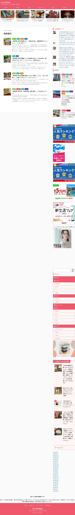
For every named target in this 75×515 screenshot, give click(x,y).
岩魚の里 (39, 46)
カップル (38, 62)
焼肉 (24, 80)
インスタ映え (33, 62)
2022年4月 (55, 484)
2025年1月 (55, 454)
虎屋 (22, 96)
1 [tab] (31, 25)
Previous (2, 17)
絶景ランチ (23, 47)
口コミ (37, 44)
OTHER (64, 7)
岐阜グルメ (16, 46)
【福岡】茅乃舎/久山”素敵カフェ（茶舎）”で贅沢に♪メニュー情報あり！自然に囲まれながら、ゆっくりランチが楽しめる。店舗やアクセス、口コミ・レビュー (66, 51)
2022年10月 (56, 480)
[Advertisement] (64, 259)
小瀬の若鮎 (43, 95)
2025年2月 (55, 452)
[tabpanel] (7, 17)
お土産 (25, 95)
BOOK (56, 332)
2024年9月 (55, 459)
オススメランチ (28, 79)
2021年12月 (56, 491)
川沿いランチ (14, 47)
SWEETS (57, 302)
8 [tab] (41, 25)
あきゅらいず (41, 7)
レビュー (28, 44)
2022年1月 (55, 489)
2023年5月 (55, 470)
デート (25, 44)
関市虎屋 (25, 96)
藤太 (26, 80)
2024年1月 (55, 462)
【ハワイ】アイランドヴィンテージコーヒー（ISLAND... (22, 20)
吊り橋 (40, 44)
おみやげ (21, 95)
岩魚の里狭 (44, 46)
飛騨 (28, 80)
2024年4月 (55, 461)
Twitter (25, 505)
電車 (29, 65)
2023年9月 (55, 468)
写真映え (32, 63)
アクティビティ (27, 62)
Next (73, 17)
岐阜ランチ (21, 46)
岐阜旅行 (32, 46)
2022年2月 (55, 487)
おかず (56, 286)
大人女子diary (5, 2)
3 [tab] (34, 25)
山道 (45, 63)
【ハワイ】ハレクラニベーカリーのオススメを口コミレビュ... (7, 20)
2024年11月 (56, 457)
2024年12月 (56, 455)
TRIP (53, 7)
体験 (29, 63)
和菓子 (32, 95)
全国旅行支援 (33, 44)
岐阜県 (35, 46)
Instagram (31, 505)
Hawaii (56, 311)
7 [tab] (40, 25)
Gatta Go (21, 62)
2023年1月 (55, 475)
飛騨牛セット (35, 80)
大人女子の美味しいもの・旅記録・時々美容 (37, 510)
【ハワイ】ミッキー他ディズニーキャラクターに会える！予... (37, 20)
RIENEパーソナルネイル (64, 229)
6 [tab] (38, 25)
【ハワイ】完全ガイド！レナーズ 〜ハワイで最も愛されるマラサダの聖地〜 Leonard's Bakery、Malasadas (68, 99)
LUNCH (57, 299)
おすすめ (21, 44)
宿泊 (56, 320)
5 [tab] (37, 25)
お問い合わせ (48, 505)
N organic (57, 338)
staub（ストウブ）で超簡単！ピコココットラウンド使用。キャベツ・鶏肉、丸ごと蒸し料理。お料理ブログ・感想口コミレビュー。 (68, 434)
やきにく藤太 (22, 79)
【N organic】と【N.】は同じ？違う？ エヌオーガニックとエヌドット (67, 44)
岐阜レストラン (27, 46)
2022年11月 (56, 478)
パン (56, 289)
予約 (27, 63)
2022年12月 (56, 477)
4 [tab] (35, 25)
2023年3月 (55, 471)
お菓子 (56, 292)
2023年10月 (56, 466)
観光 (56, 314)
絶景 (20, 47)
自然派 (21, 65)
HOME (5, 7)
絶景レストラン (29, 47)
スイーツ (28, 95)
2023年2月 (55, 473)
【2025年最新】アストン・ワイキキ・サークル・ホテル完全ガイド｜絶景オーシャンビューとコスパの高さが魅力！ (68, 80)
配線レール (26, 65)
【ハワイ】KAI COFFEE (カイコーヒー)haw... (68, 20)
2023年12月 (56, 464)
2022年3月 (55, 485)
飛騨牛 (31, 80)
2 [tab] (32, 25)
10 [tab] (44, 25)
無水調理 (57, 283)
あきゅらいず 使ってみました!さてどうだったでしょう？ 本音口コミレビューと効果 (67, 65)
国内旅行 (44, 44)
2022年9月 (55, 482)
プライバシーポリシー (39, 505)
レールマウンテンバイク (21, 63)
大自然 (39, 63)
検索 (72, 270)
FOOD (29, 7)
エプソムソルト (58, 329)
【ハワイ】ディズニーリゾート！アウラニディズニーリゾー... (52, 21)
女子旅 (43, 63)
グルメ (56, 317)
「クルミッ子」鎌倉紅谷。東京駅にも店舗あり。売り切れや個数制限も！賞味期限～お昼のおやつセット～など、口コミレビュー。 (68, 417)
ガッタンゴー (42, 62)
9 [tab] (43, 25)
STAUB (17, 7)
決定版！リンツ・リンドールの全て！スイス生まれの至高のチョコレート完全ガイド (68, 114)
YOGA (56, 335)
